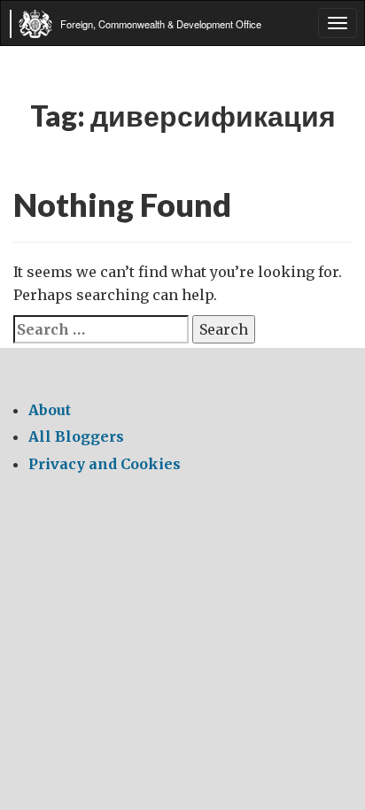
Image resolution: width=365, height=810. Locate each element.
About (49, 410)
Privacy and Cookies (104, 464)
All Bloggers (76, 436)
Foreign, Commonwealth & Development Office (160, 24)
